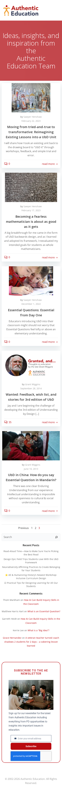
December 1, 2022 (31, 303)
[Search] (56, 537)
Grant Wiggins (32, 384)
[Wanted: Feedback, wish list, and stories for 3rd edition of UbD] (31, 365)
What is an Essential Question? (44, 611)
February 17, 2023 (31, 210)
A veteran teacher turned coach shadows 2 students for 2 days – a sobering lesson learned (31, 641)
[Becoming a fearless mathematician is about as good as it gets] (31, 187)
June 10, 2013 (31, 468)
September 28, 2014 (31, 388)
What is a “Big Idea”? (38, 630)
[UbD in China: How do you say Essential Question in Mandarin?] (31, 445)
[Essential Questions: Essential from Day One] (31, 280)
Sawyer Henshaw (33, 116)
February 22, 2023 (31, 120)
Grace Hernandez (12, 637)
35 (10, 422)
